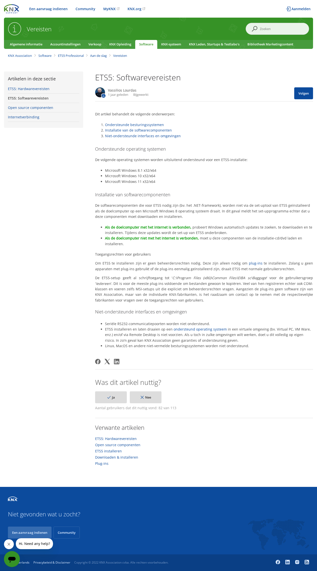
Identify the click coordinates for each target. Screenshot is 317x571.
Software (146, 44)
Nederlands (21, 562)
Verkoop (94, 44)
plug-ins (256, 263)
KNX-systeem (171, 44)
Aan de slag (98, 55)
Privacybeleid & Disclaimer (51, 562)
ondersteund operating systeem (200, 329)
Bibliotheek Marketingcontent (270, 44)
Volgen (303, 93)
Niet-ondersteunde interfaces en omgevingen (143, 136)
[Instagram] (298, 563)
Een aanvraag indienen (48, 8)
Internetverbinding (23, 117)
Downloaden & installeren (116, 457)
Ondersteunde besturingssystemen (134, 124)
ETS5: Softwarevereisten (28, 98)
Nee (148, 397)
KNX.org (134, 8)
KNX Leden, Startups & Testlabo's (214, 44)
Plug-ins (101, 463)
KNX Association (20, 55)
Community (85, 8)
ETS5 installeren (108, 451)
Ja (113, 397)
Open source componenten (30, 107)
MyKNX (109, 8)
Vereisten (120, 55)
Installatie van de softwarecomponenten (138, 130)
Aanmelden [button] (301, 8)
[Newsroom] (307, 563)
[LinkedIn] (116, 361)
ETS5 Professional (71, 55)
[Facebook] (98, 361)
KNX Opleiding (120, 44)
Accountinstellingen (65, 44)
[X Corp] (107, 361)
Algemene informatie (26, 44)
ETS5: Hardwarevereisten (29, 88)
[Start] (11, 8)
